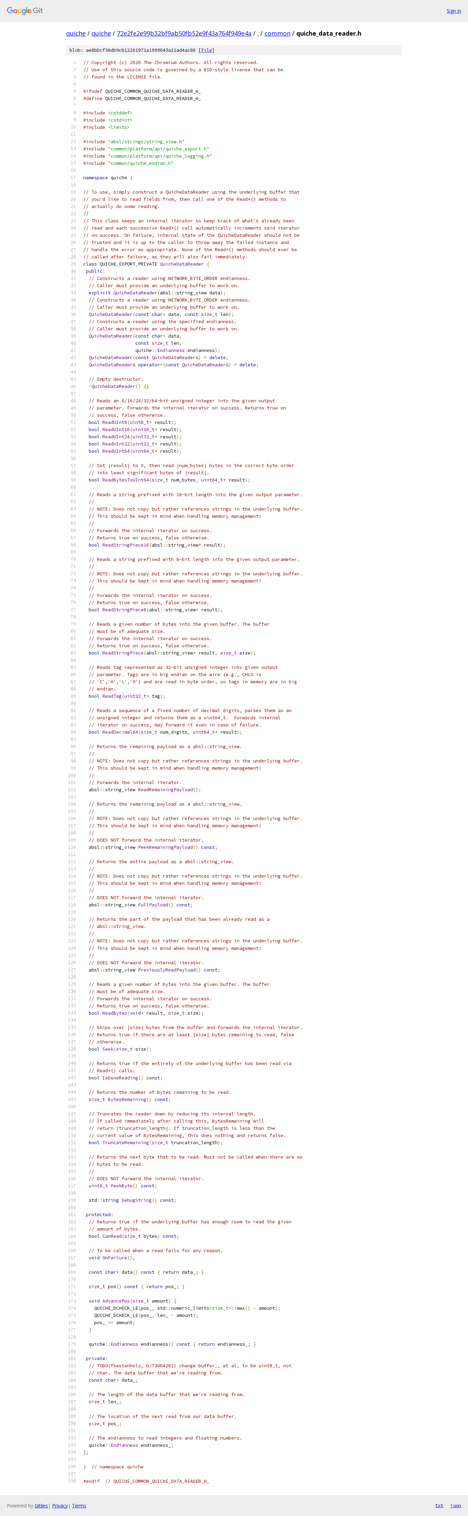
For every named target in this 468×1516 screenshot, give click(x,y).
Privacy (60, 1505)
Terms (79, 1505)
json (455, 1505)
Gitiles (41, 1505)
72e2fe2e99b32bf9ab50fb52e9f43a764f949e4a (184, 33)
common (277, 33)
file (206, 50)
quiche (76, 33)
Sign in (454, 11)
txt (439, 1505)
